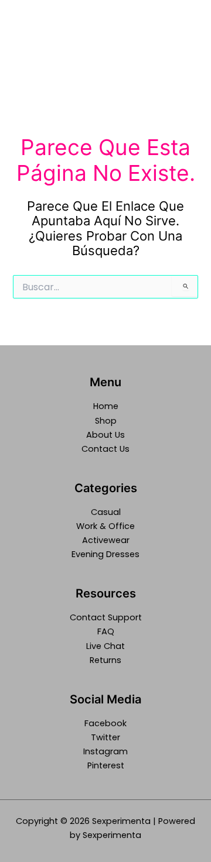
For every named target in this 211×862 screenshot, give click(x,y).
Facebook (105, 723)
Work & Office (105, 526)
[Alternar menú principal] (187, 43)
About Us (105, 435)
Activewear (106, 540)
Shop (106, 421)
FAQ (105, 631)
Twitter (105, 737)
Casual (106, 512)
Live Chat (105, 646)
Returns (105, 660)
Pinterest (105, 765)
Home (105, 406)
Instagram (105, 751)
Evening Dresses (105, 554)
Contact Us (105, 449)
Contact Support (106, 617)
